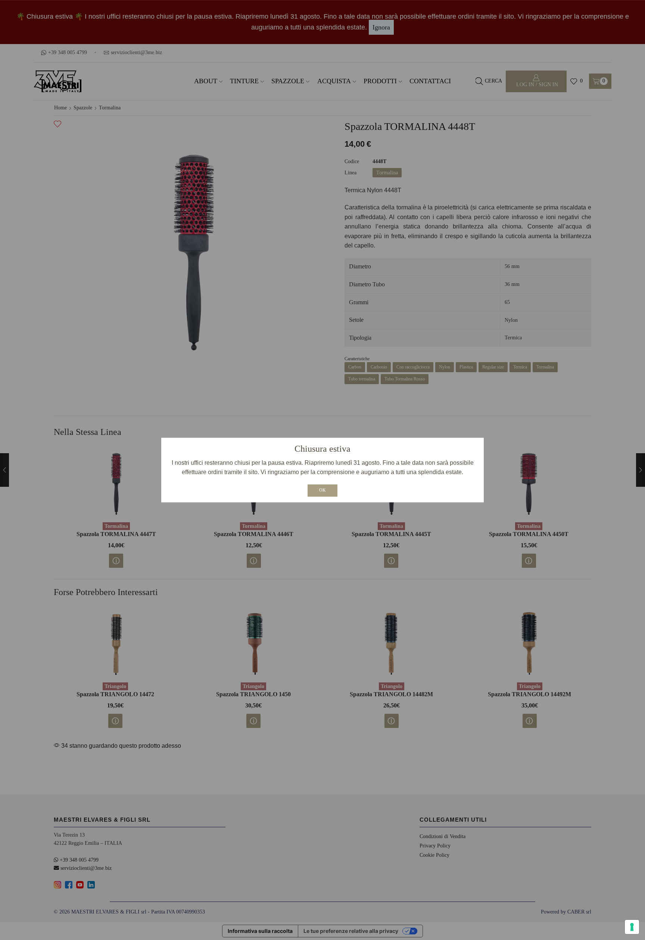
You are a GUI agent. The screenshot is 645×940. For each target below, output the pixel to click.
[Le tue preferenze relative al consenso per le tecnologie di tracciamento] (632, 927)
